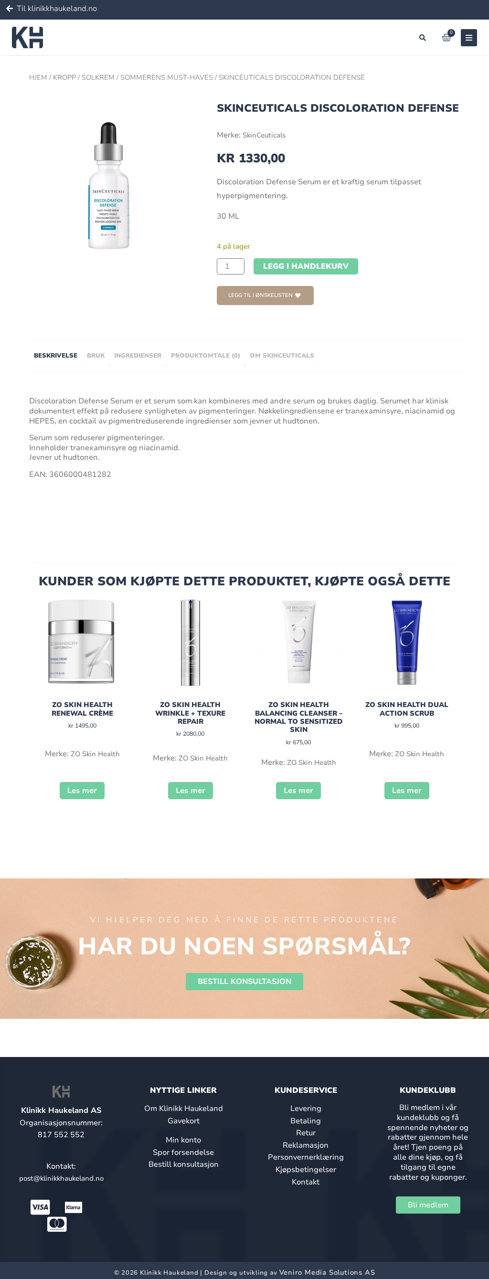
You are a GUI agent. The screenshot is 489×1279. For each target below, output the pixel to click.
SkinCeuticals (264, 135)
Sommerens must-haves (166, 77)
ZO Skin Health (95, 754)
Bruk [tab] (96, 355)
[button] (422, 37)
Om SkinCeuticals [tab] (282, 355)
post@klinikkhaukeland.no (61, 1178)
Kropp (64, 77)
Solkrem (98, 77)
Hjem (38, 77)
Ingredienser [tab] (137, 355)
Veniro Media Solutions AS (327, 1272)
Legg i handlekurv (306, 266)
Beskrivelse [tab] (55, 355)
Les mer (82, 790)
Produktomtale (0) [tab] (205, 355)
